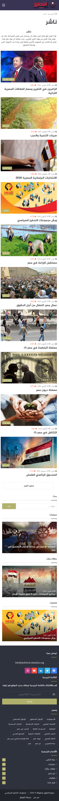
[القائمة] (3, 6)
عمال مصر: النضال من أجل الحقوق (36, 305)
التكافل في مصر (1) (45, 432)
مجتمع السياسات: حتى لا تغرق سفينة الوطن (33, 594)
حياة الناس (50, 759)
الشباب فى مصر (23, 728)
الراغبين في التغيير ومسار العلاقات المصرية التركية (30, 91)
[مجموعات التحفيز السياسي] (45, 5)
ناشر (28, 32)
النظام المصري (50, 738)
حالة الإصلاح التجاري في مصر (18, 738)
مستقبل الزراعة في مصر (42, 263)
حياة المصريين (50, 743)
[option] (29, 537)
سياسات (51, 764)
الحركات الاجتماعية (32, 724)
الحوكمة (52, 728)
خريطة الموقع (25, 797)
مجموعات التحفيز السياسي (15, 793)
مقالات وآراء (50, 768)
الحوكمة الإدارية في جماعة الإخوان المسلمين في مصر (31, 548)
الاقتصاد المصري (49, 724)
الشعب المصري (49, 733)
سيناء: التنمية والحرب (43, 135)
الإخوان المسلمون (36, 719)
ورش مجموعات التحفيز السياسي (37, 220)
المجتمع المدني (18, 733)
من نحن (36, 797)
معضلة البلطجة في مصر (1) (40, 348)
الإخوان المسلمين (19, 719)
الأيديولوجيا (51, 719)
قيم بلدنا (51, 782)
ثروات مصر (37, 738)
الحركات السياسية (15, 724)
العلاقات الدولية (34, 733)
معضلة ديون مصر (46, 390)
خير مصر (38, 743)
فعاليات (52, 778)
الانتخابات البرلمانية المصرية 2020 (36, 178)
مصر (29, 743)
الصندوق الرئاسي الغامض (41, 475)
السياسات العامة (39, 728)
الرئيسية (51, 14)
